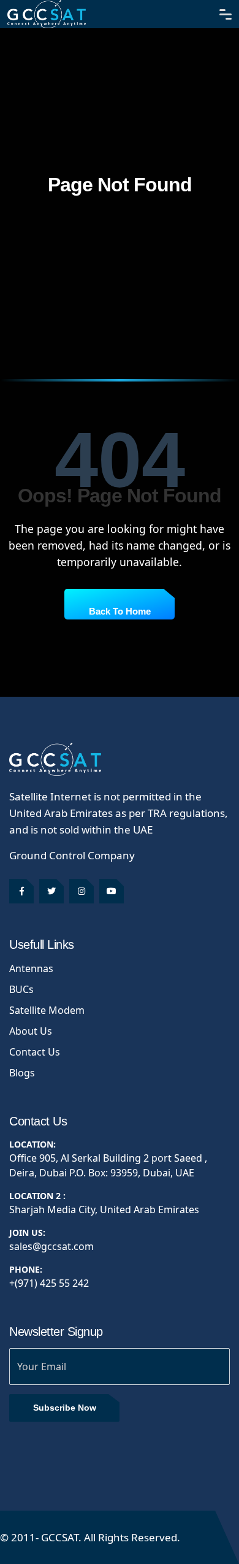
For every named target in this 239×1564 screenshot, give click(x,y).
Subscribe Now (64, 1408)
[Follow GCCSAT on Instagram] (81, 891)
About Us (30, 1031)
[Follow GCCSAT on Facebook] (21, 891)
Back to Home (120, 611)
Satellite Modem (47, 1010)
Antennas (31, 968)
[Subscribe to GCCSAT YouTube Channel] (111, 891)
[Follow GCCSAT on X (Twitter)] (51, 891)
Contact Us (34, 1052)
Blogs (22, 1072)
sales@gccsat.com (51, 1246)
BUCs (21, 989)
